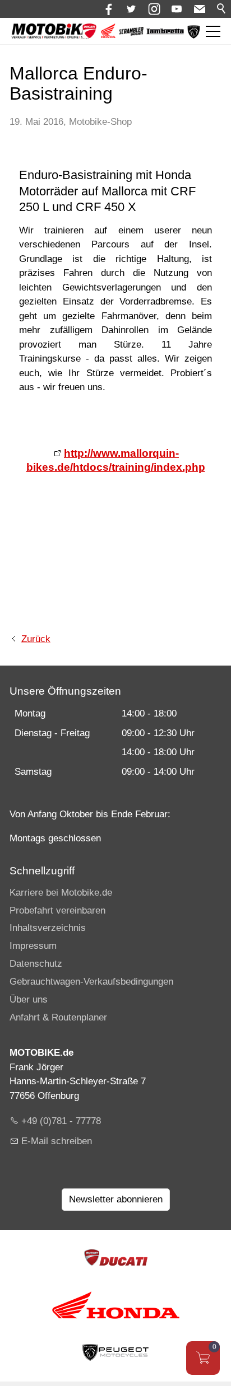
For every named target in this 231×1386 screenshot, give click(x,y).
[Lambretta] (165, 31)
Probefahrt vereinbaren (57, 910)
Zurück (35, 639)
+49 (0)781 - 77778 (61, 1121)
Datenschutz (36, 963)
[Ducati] (89, 35)
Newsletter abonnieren (116, 1199)
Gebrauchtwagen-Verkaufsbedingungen (91, 981)
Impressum (33, 945)
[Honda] (108, 35)
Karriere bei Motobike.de (61, 892)
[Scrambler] (131, 32)
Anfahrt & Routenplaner (58, 1017)
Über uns (29, 999)
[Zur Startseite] (51, 31)
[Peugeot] (194, 36)
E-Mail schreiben (56, 1141)
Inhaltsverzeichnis (48, 928)
